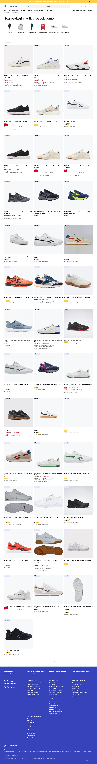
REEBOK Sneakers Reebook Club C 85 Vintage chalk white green (18, 256)
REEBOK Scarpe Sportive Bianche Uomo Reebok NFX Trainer (78, 76)
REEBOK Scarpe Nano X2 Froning (72, 340)
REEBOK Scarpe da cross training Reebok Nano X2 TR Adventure (18, 212)
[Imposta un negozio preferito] (81, 6)
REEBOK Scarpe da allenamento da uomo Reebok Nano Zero (77, 298)
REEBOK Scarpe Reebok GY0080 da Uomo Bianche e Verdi (78, 385)
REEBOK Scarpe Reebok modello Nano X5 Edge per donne (77, 561)
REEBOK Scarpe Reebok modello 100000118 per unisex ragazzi (78, 607)
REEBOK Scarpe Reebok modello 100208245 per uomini (47, 429)
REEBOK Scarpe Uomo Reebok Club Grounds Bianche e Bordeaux (48, 166)
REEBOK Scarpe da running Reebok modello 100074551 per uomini (16, 561)
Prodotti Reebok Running (65, 33)
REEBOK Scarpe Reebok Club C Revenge (74, 429)
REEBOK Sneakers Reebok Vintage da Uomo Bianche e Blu (48, 76)
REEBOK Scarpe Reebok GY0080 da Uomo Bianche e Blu (48, 340)
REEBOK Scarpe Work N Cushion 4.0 (73, 517)
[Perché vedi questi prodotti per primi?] (75, 41)
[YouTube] (11, 687)
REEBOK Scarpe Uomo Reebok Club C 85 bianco (46, 517)
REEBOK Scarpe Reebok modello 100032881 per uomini (47, 256)
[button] (23, 84)
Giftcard (90, 10)
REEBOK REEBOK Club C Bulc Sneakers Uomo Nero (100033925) (17, 429)
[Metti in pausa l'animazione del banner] (90, 2)
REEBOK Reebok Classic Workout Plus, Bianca (46, 560)
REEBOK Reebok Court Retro (71, 121)
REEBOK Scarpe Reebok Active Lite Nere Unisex (16, 121)
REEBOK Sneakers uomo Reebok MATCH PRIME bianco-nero (16, 76)
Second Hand (76, 10)
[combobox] (89, 41)
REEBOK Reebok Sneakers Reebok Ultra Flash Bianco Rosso (18, 474)
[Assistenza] (84, 6)
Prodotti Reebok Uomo (54, 32)
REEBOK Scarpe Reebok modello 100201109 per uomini (47, 607)
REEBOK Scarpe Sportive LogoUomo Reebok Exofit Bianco (18, 518)
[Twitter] (8, 687)
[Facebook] (5, 687)
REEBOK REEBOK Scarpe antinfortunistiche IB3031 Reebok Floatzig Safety (47, 212)
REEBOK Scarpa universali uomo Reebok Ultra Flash (77, 256)
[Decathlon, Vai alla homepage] (10, 6)
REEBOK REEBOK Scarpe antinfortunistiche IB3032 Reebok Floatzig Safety (77, 212)
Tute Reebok (10, 32)
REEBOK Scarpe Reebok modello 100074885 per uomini (47, 122)
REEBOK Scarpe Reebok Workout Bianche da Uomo (18, 606)
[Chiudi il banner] (92, 2)
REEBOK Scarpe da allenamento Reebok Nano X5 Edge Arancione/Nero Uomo (18, 298)
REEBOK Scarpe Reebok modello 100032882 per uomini (17, 385)
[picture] (18, 59)
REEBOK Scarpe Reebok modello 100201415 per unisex (48, 297)
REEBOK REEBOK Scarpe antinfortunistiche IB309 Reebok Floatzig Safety (47, 385)
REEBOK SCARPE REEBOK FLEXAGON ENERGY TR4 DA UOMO (18, 340)
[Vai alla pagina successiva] (53, 660)
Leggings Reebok (32, 32)
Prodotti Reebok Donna (43, 33)
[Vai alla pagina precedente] (43, 660)
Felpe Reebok (21, 32)
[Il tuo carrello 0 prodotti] (91, 6)
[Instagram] (14, 687)
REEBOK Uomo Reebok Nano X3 (12, 650)
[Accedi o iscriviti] (88, 6)
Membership (83, 10)
